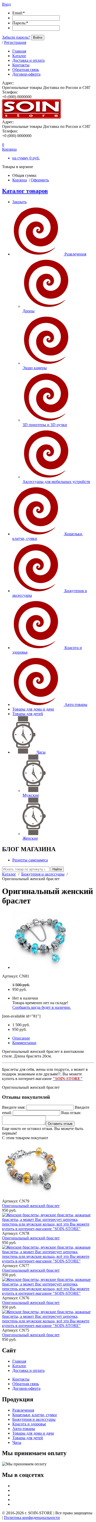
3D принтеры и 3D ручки (45, 425)
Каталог (9, 874)
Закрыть (19, 202)
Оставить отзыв (60, 1124)
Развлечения (75, 254)
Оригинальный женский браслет (31, 1206)
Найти (57, 869)
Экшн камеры (35, 368)
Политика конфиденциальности (32, 1517)
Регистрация (15, 42)
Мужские (31, 795)
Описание (21, 1038)
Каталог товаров (25, 191)
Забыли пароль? (16, 37)
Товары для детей (27, 714)
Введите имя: (13, 1107)
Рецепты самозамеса (30, 860)
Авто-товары (76, 704)
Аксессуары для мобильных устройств (56, 481)
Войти (37, 37)
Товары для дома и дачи (33, 709)
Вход (6, 4)
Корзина (19, 180)
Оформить (40, 180)
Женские (30, 838)
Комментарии (24, 1043)
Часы (41, 752)
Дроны (29, 311)
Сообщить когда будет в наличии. (41, 1007)
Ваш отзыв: (71, 1112)
